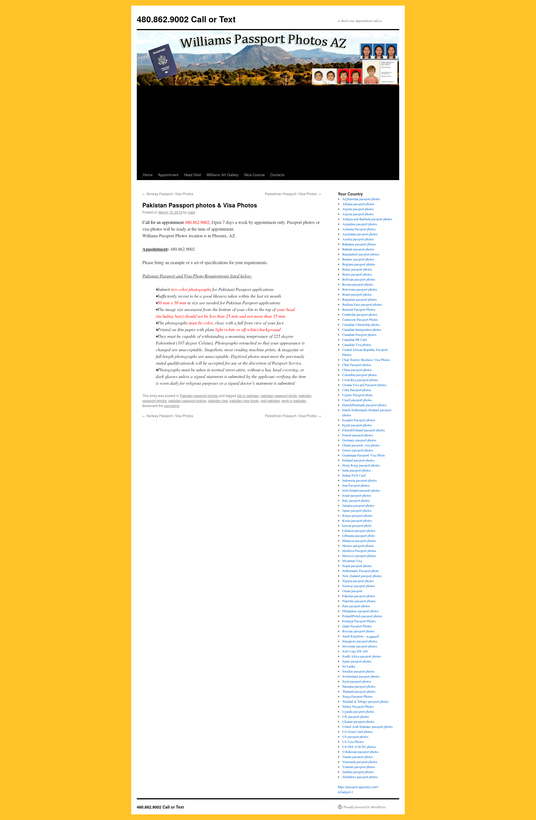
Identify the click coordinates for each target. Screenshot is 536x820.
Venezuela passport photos (359, 761)
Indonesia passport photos (359, 480)
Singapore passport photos (359, 641)
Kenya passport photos (357, 515)
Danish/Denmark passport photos (364, 405)
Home (147, 174)
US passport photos (355, 736)
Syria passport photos (356, 681)
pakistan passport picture (187, 400)
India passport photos (356, 470)
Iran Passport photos (356, 485)
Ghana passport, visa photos (361, 445)
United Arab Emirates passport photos (367, 726)
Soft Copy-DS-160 (355, 651)
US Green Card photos (357, 731)
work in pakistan (294, 400)
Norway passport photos (358, 586)
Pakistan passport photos (199, 395)
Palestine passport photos (359, 601)
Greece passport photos (357, 450)
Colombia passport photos (359, 374)
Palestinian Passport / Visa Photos (293, 193)
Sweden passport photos (358, 671)
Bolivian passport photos (358, 279)
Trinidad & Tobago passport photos (365, 701)
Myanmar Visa (352, 560)
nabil (191, 212)
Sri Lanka (348, 666)
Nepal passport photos (357, 565)
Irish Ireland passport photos (361, 490)
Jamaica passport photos (358, 505)
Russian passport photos (358, 631)
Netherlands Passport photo (360, 570)
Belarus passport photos (358, 259)
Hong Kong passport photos (361, 465)
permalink (171, 405)
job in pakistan (248, 395)
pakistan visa (218, 400)
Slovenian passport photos (359, 646)
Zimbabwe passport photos (360, 776)
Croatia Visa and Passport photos (364, 384)
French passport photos (357, 435)
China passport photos (357, 369)
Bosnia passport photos (357, 284)
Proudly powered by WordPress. (365, 807)
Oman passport (352, 591)
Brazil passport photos (357, 294)
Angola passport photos (358, 214)
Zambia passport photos (358, 771)
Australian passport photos (360, 234)
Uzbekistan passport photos (360, 751)
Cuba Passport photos (356, 390)
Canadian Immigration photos (361, 329)
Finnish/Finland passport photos (363, 430)
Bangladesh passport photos (360, 254)
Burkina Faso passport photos (362, 304)
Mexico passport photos (358, 545)
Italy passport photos (356, 500)
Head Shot (192, 174)
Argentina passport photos (359, 224)
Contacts (277, 174)
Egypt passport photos (357, 425)
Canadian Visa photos (356, 344)
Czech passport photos (357, 400)
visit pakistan (270, 400)
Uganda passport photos (358, 711)
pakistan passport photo (279, 395)
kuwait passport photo (357, 525)
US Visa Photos (353, 741)
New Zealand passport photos (362, 575)
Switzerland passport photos (361, 676)
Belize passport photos (357, 269)
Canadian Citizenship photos (361, 324)
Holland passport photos (358, 460)
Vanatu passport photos (357, 756)
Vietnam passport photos (358, 766)
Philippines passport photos (360, 611)
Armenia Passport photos (359, 229)
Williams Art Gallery (223, 174)
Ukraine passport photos (358, 721)
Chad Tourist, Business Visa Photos (366, 359)
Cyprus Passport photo (357, 395)
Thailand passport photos (358, 691)
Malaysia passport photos (359, 540)
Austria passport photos (358, 239)
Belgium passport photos (358, 264)
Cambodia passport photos (359, 314)
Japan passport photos (357, 510)
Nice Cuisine (254, 174)
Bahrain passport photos (358, 249)
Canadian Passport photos (359, 334)
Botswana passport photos (359, 289)
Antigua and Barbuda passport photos (367, 219)
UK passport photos (355, 716)
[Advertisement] (268, 128)
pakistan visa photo (244, 400)
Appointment (168, 174)
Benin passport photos (357, 274)
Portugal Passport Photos (359, 621)
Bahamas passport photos (359, 244)
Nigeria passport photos (358, 580)
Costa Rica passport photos (360, 379)
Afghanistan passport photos (361, 199)
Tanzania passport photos (358, 686)
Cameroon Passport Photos (360, 319)
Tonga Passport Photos (357, 696)
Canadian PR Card (354, 339)
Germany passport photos (359, 440)
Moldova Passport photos (359, 550)
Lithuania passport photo (358, 535)
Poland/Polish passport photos (362, 616)
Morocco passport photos (359, 555)
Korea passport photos (357, 520)
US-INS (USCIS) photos (359, 746)
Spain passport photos (357, 661)
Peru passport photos (356, 606)
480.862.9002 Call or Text (186, 19)
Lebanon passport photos (358, 530)
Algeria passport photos (358, 209)
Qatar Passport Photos (357, 626)
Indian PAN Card (353, 475)
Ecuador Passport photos (358, 420)
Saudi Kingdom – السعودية (360, 636)
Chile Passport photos (356, 364)
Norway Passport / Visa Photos (167, 193)
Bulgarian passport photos (359, 299)
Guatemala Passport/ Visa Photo (363, 455)
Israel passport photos (356, 495)
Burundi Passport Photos (358, 309)
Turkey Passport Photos (358, 706)
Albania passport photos (358, 204)
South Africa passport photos (361, 656)
